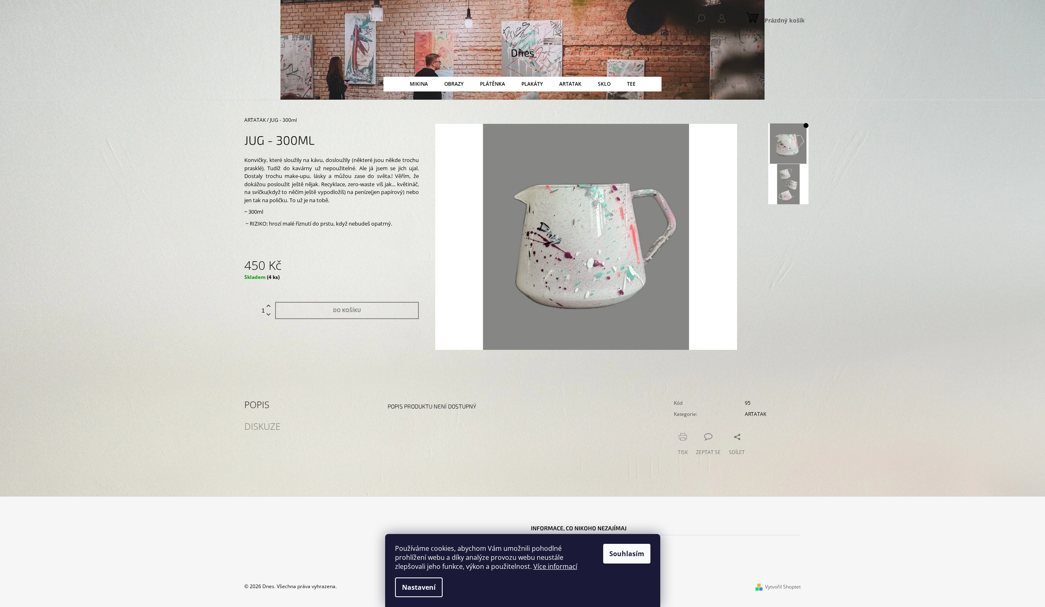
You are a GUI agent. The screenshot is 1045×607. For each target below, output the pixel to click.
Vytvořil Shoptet (783, 586)
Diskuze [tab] (262, 426)
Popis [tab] (256, 404)
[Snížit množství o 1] (268, 314)
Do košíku (347, 310)
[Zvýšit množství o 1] (268, 306)
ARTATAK (755, 414)
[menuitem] (419, 84)
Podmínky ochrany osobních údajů (574, 541)
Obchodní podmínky (555, 551)
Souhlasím (626, 553)
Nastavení (419, 587)
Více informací (555, 566)
